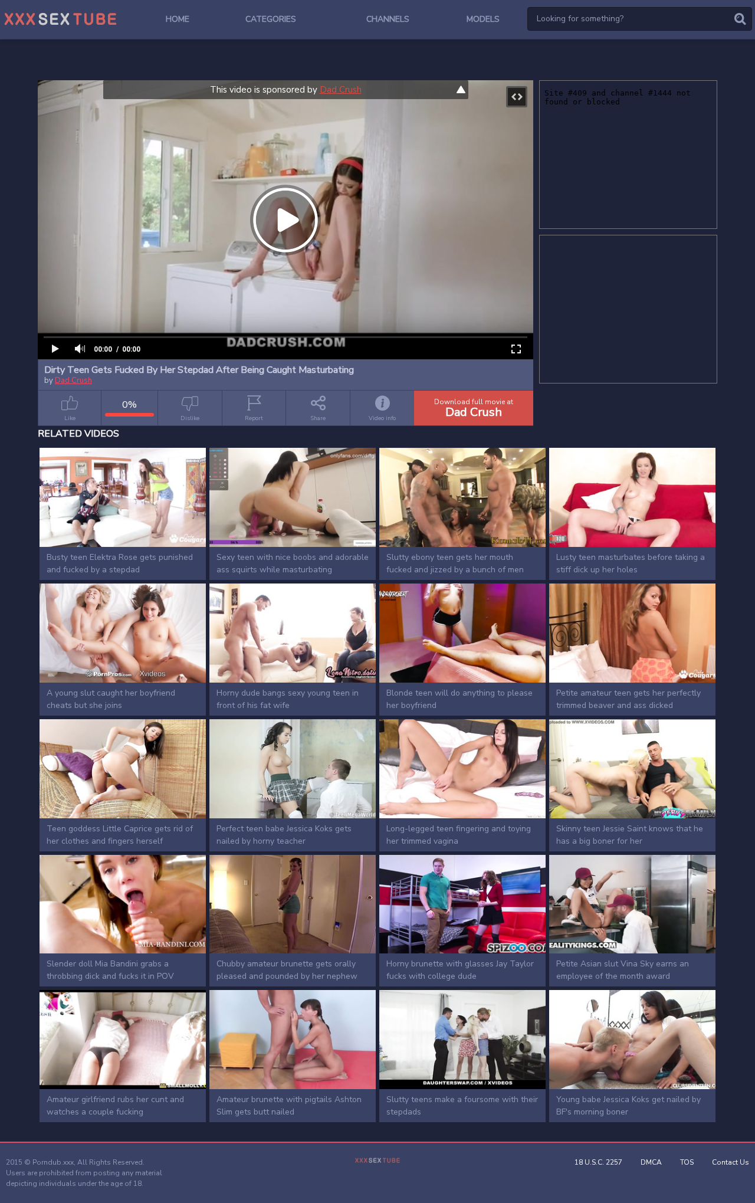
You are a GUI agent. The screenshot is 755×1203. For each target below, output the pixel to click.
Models (483, 19)
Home (177, 19)
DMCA (651, 1162)
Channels (387, 19)
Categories (270, 19)
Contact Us (730, 1162)
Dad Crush (341, 90)
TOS (687, 1162)
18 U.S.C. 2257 (598, 1162)
